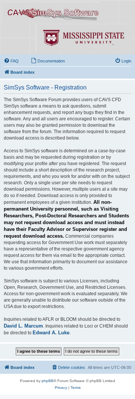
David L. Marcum (23, 326)
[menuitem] (11, 60)
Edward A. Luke (51, 332)
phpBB (48, 381)
